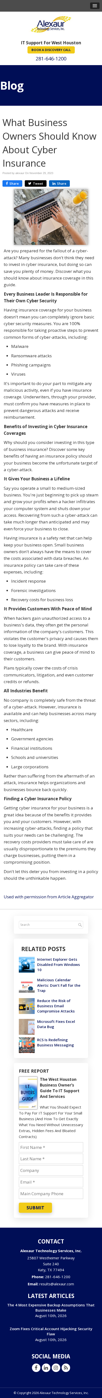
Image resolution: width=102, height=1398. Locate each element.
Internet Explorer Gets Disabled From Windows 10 (58, 964)
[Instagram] (56, 1367)
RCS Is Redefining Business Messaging (55, 1042)
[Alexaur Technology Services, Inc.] (51, 23)
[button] (95, 5)
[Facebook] (36, 1367)
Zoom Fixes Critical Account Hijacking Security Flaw (51, 1331)
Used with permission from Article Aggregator (49, 897)
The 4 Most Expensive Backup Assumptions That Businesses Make (51, 1307)
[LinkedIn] (46, 1367)
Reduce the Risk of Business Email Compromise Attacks (56, 1005)
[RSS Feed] (66, 1367)
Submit (35, 1208)
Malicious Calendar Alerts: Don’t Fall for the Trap (58, 985)
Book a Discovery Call (51, 50)
